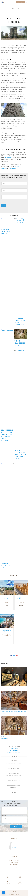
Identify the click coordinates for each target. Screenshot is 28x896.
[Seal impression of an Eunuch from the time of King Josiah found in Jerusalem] (7, 378)
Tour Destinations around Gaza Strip (13, 780)
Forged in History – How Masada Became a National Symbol (20, 454)
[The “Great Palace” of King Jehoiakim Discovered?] (20, 267)
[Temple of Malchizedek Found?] (20, 334)
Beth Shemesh (7, 157)
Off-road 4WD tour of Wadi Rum (6, 566)
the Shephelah (12, 168)
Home (4, 7)
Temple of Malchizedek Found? (19, 343)
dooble (14, 891)
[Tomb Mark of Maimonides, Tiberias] (7, 223)
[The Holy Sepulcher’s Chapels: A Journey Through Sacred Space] (14, 725)
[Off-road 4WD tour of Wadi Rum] (7, 512)
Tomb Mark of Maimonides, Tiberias (6, 232)
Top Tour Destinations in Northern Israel (13, 775)
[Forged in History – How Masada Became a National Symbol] (20, 399)
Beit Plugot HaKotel (5, 687)
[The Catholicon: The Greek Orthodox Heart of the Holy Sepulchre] (14, 700)
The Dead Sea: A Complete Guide (13, 773)
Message (3, 815)
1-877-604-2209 (14, 748)
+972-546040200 (14, 750)
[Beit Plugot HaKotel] (14, 676)
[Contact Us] (3, 892)
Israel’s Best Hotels (13, 787)
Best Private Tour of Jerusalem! (15, 7)
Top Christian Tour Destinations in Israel (13, 763)
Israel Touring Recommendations (13, 785)
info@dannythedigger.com (14, 752)
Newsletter (14, 792)
